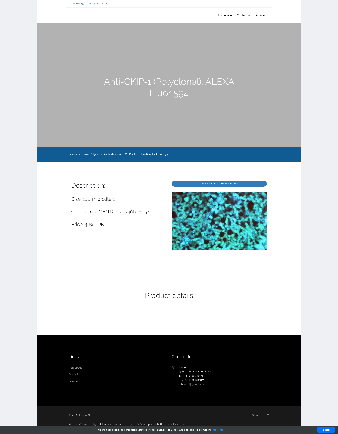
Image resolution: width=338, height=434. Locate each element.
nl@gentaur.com (100, 3)
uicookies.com (175, 424)
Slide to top (259, 415)
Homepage (80, 15)
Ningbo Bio (84, 415)
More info (218, 429)
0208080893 (78, 3)
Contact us (243, 15)
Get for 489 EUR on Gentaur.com (219, 183)
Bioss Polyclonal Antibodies (99, 154)
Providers (261, 15)
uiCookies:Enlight (88, 424)
